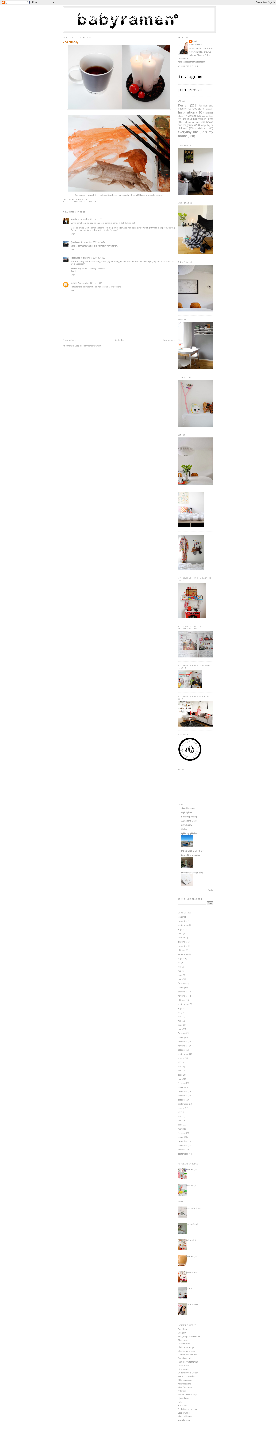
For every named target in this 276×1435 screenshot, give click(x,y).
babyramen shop (192, 122)
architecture (207, 116)
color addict (191, 1240)
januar (181, 917)
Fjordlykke (75, 242)
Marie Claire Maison (187, 1376)
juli (179, 962)
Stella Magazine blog (187, 1409)
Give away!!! (191, 1169)
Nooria (74, 219)
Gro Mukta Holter (186, 1358)
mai (179, 971)
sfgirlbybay (186, 812)
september (183, 925)
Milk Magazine (184, 1384)
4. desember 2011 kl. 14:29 (93, 258)
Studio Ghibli (184, 1413)
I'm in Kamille (192, 1304)
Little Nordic (183, 1369)
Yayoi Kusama (184, 1420)
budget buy (206, 125)
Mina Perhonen (185, 1387)
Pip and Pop (183, 1398)
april (180, 975)
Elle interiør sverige (186, 1351)
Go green (207, 109)
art (184, 118)
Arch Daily (182, 1329)
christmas (77, 202)
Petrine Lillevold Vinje (187, 1394)
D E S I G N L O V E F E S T (192, 851)
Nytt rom (182, 1391)
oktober (181, 950)
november (182, 946)
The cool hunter (185, 1416)
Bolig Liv (182, 1333)
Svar (73, 234)
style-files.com (188, 808)
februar (181, 937)
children (182, 128)
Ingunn (74, 283)
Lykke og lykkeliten (189, 833)
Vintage (192, 115)
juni (179, 967)
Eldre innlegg (169, 340)
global (189, 1288)
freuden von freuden (187, 1354)
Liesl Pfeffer (183, 1365)
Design (183, 105)
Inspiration (186, 112)
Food (194, 108)
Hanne (195, 41)
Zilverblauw (186, 825)
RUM (180, 1402)
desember (182, 921)
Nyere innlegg (69, 340)
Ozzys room (191, 1272)
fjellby (184, 829)
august (181, 929)
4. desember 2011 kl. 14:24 (93, 242)
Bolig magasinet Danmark (190, 1336)
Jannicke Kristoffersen (188, 1362)
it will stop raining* (190, 816)
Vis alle (210, 890)
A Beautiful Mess (188, 821)
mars (180, 933)
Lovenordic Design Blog (192, 872)
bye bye (179, 1201)
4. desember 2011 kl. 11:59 (90, 219)
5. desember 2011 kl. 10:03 (90, 283)
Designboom (184, 1343)
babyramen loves (203, 118)
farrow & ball (192, 1224)
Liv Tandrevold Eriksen (188, 1373)
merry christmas (193, 1208)
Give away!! (191, 1185)
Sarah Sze (182, 1405)
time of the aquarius (190, 855)
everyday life (90, 202)
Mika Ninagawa (185, 1380)
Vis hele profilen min (188, 66)
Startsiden (119, 340)
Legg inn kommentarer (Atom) (88, 346)
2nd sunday (70, 42)
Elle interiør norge (186, 1347)
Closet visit (183, 1340)
